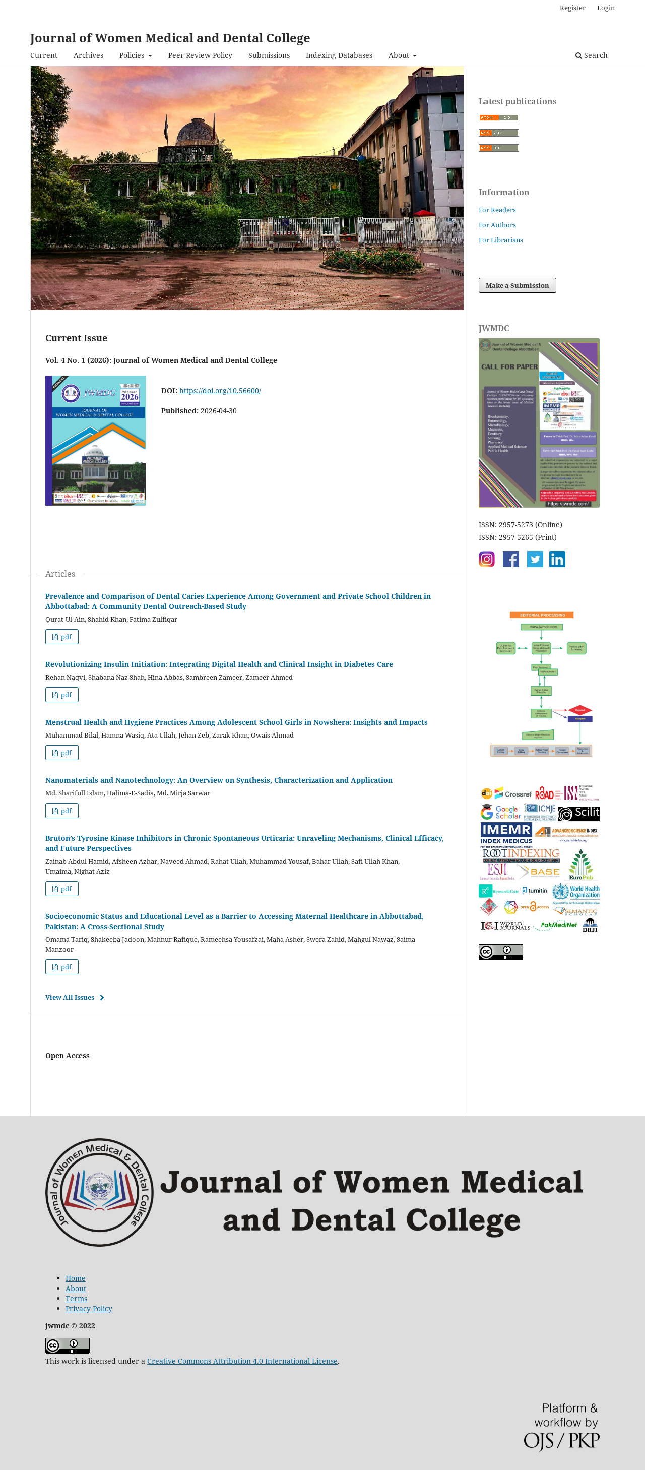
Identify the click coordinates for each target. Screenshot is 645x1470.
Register (573, 7)
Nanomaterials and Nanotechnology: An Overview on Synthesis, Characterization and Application (219, 780)
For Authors (497, 224)
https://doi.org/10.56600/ (220, 390)
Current (43, 55)
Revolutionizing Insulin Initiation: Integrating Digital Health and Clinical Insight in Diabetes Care (219, 664)
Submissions (269, 55)
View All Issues (69, 997)
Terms (76, 1298)
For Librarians (501, 239)
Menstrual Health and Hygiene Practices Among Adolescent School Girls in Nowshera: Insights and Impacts (236, 722)
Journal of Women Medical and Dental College (170, 37)
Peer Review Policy (200, 55)
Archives (88, 55)
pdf (65, 636)
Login (606, 7)
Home (76, 1278)
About (400, 55)
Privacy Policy (89, 1308)
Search (595, 55)
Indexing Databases (339, 55)
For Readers (497, 209)
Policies (132, 55)
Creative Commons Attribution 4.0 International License (242, 1361)
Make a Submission (517, 285)
